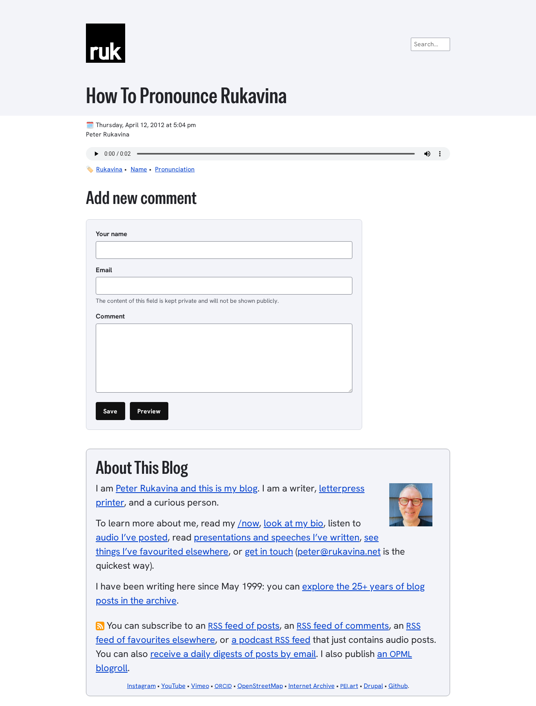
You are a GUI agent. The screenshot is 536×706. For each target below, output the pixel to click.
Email (104, 270)
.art (349, 686)
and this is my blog (186, 488)
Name (139, 169)
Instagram (141, 686)
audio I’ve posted (132, 537)
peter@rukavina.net (339, 551)
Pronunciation (175, 169)
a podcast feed (271, 639)
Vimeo (200, 686)
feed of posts (243, 625)
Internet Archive (311, 686)
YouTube (173, 686)
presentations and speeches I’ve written (276, 537)
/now (248, 523)
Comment (110, 316)
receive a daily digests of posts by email (233, 654)
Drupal (373, 686)
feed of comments (343, 625)
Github (398, 686)
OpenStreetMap (260, 686)
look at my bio (293, 523)
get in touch (269, 551)
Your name (111, 233)
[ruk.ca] (268, 43)
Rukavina (109, 169)
